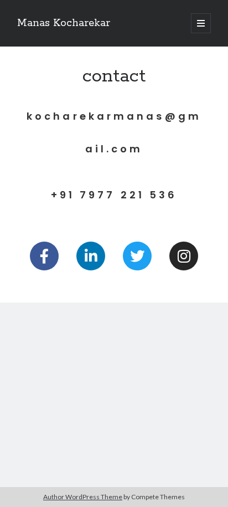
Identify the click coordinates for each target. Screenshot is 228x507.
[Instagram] (183, 256)
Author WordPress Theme (82, 497)
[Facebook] (44, 256)
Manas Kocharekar (63, 23)
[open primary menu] (201, 23)
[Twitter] (137, 256)
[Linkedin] (90, 256)
